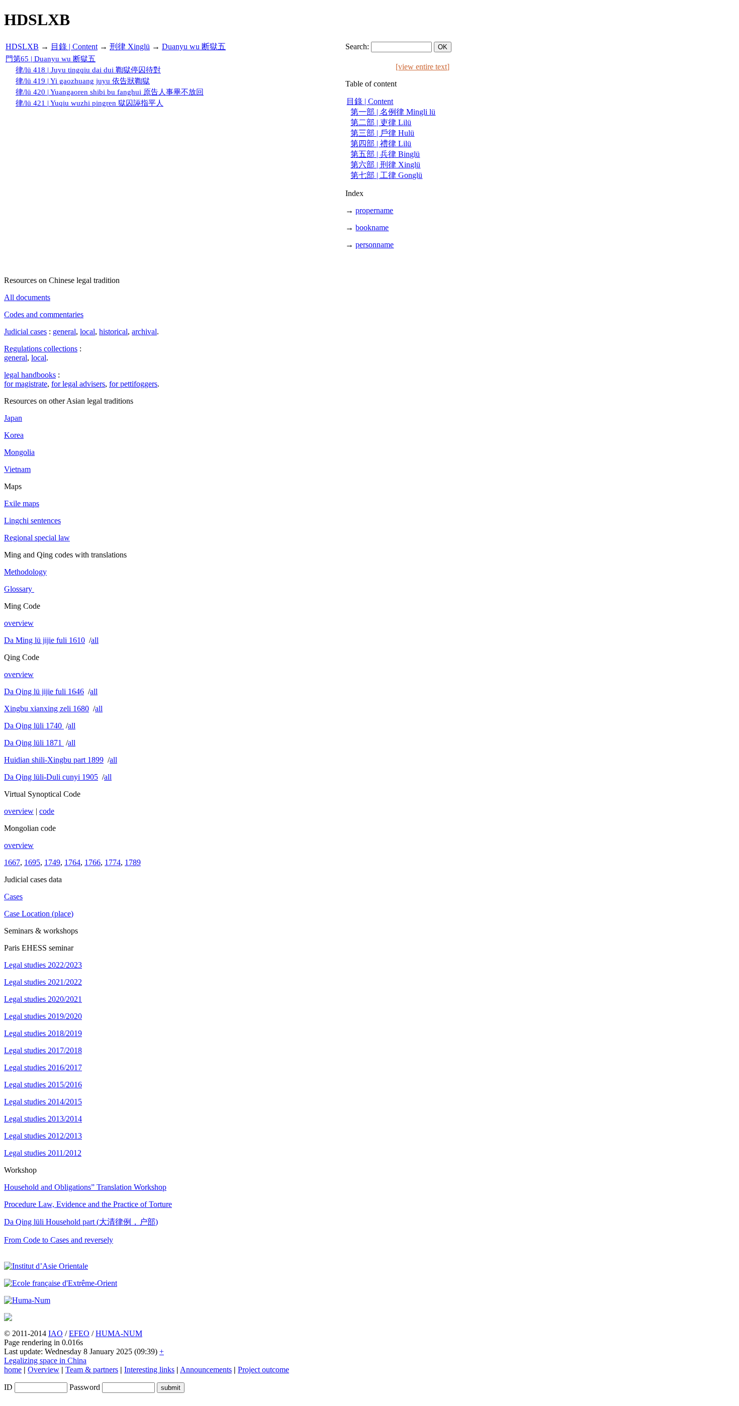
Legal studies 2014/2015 (43, 1101)
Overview (43, 1369)
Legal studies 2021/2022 (43, 982)
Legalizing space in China (45, 1360)
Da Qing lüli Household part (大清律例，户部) (81, 1221)
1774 (113, 862)
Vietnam (17, 469)
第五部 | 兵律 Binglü (385, 154)
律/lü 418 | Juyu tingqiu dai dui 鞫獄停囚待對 (88, 70)
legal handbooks (30, 374)
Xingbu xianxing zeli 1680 (46, 708)
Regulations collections (40, 348)
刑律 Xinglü (130, 46)
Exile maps (21, 503)
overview (19, 623)
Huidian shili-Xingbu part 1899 (54, 760)
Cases (13, 896)
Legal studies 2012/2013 (43, 1136)
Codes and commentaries (43, 314)
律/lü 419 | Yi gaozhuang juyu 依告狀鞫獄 (83, 81)
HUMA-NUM (119, 1333)
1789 (133, 862)
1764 (72, 862)
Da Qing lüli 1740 (34, 725)
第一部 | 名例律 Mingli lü (392, 112)
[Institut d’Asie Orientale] (46, 1266)
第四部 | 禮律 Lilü (380, 143)
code (46, 811)
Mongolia (19, 452)
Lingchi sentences (32, 520)
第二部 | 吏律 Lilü (380, 122)
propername (374, 210)
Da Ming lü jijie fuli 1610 (44, 640)
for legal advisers (78, 384)
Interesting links (149, 1369)
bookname (372, 227)
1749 (52, 862)
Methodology (25, 572)
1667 (12, 862)
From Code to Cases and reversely (58, 1240)
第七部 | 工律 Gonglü (386, 175)
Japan (13, 418)
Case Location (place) (38, 913)
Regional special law (37, 537)
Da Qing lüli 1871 (34, 742)
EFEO (79, 1333)
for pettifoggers (133, 384)
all (95, 640)
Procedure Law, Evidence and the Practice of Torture (88, 1204)
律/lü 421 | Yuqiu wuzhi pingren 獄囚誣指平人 (89, 103)
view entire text (422, 66)
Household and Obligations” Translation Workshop (85, 1187)
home (13, 1369)
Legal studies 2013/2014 (43, 1118)
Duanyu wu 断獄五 (194, 46)
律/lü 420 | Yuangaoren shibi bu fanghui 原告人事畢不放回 (110, 92)
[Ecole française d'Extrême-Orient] (60, 1283)
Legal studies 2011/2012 (42, 1153)
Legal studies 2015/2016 (43, 1084)
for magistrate (25, 384)
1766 (92, 862)
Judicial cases (25, 331)
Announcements (206, 1369)
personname (374, 244)
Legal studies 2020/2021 (43, 999)
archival (144, 331)
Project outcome (263, 1369)
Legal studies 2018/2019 (43, 1033)
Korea (14, 435)
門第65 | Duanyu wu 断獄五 (51, 59)
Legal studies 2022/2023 (43, 965)
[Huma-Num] (27, 1300)
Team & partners (91, 1369)
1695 (32, 862)
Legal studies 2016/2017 (43, 1067)
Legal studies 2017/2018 (43, 1050)
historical (113, 331)
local (87, 331)
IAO (55, 1333)
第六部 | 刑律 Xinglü (385, 164)
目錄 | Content (74, 46)
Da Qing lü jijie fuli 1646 (44, 691)
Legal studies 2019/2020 (43, 1016)
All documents (27, 297)
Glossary (19, 589)
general (64, 331)
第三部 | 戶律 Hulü (382, 133)
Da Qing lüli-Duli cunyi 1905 (51, 777)
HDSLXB (22, 46)
